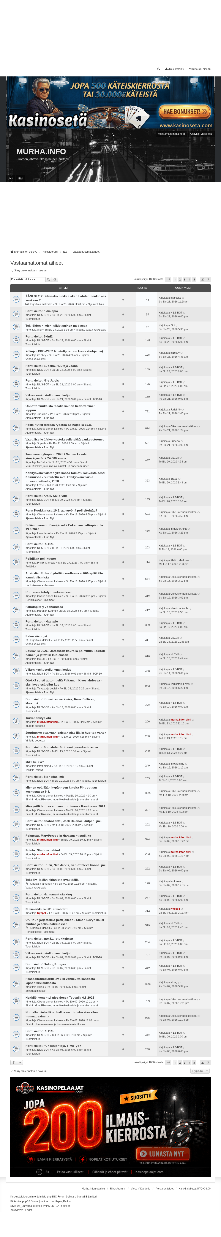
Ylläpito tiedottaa (35, 725)
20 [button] (202, 279)
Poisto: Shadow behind (42, 850)
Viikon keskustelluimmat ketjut (48, 395)
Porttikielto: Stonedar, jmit (44, 776)
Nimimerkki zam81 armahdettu (47, 909)
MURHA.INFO (41, 151)
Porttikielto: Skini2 (39, 336)
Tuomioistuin (33, 318)
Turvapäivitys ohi (38, 718)
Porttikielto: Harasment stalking (48, 894)
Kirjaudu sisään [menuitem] (201, 69)
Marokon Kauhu (46, 610)
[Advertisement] (110, 30)
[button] (168, 279)
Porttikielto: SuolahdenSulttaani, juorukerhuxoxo (61, 747)
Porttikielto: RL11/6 (39, 544)
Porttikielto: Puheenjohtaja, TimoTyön (53, 1045)
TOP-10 (97, 399)
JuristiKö (42, 414)
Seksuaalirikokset (35, 990)
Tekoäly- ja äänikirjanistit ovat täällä (52, 879)
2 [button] (180, 279)
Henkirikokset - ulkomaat (39, 585)
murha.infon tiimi (47, 722)
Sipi (39, 329)
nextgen (66, 1205)
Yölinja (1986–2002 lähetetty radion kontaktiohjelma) (64, 351)
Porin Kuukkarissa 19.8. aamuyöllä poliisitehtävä (61, 510)
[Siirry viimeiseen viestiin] (183, 298)
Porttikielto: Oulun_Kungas (45, 964)
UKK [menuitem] (10, 178)
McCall (41, 462)
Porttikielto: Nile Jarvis (42, 380)
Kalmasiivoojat (36, 636)
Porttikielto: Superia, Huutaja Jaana (51, 365)
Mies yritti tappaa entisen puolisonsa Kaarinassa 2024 (65, 806)
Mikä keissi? (34, 762)
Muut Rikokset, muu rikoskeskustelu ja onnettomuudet (56, 466)
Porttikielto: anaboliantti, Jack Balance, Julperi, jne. (63, 821)
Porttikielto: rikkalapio (41, 311)
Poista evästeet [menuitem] (165, 1188)
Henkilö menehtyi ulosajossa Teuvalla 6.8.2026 (59, 997)
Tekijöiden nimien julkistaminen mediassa (56, 325)
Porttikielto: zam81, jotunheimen (49, 938)
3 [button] (184, 279)
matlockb (47, 304)
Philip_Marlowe (46, 562)
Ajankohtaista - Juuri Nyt (39, 418)
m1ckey (41, 355)
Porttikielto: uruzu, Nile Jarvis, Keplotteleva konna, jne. (66, 865)
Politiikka (30, 566)
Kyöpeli (41, 913)
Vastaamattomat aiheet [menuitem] (171, 133)
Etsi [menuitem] (20, 178)
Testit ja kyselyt (34, 769)
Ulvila (100, 304)
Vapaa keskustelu (95, 329)
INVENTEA (52, 1205)
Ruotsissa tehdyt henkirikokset (48, 592)
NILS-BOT (43, 315)
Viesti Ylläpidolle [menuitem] (140, 1188)
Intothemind (44, 766)
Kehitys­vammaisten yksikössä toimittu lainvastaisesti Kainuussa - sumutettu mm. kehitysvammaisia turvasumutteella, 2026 (65, 477)
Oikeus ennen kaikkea (50, 428)
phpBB (51, 1196)
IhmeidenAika (45, 533)
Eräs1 (40, 485)
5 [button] (194, 279)
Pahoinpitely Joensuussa (44, 606)
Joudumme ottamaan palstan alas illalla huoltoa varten (65, 732)
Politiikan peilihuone (40, 558)
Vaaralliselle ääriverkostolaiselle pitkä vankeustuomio (64, 439)
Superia (41, 443)
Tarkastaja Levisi (47, 688)
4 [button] (189, 279)
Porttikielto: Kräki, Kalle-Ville (46, 495)
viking (40, 986)
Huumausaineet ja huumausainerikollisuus (60, 1024)
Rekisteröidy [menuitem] (176, 69)
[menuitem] (16, 1210)
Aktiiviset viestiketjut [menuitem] (201, 133)
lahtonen (47, 883)
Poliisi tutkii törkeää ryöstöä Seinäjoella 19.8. (58, 424)
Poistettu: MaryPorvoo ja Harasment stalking (58, 835)
